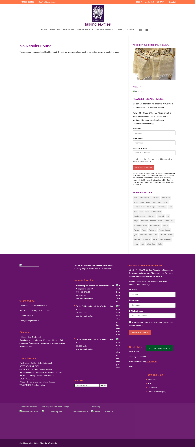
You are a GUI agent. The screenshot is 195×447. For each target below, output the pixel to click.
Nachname (137, 138)
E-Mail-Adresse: (140, 148)
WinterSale (151, 244)
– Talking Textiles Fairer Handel (37, 376)
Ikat (168, 216)
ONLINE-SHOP (83, 30)
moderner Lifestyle (140, 225)
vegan (136, 244)
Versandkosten (86, 298)
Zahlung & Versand (137, 356)
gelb (170, 207)
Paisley (136, 230)
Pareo (144, 230)
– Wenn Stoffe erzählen (36, 369)
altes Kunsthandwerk (141, 198)
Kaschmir (144, 221)
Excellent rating (32, 385)
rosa (151, 235)
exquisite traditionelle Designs (144, 207)
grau (141, 211)
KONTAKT (160, 2)
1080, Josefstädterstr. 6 (145, 2)
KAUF (27, 379)
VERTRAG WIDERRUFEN (159, 348)
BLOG (120, 30)
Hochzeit (161, 216)
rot (156, 235)
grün (147, 211)
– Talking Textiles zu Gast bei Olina (41, 372)
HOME (44, 30)
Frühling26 (162, 207)
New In (165, 225)
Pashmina (152, 230)
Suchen (103, 385)
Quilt (135, 235)
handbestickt (156, 211)
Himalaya (151, 216)
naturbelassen (155, 225)
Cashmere (157, 202)
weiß (142, 244)
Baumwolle (166, 198)
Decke (165, 202)
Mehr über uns (26, 346)
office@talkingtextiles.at (29, 321)
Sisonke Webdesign (49, 443)
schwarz (163, 235)
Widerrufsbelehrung (137, 361)
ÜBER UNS (55, 30)
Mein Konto (134, 351)
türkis (155, 239)
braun (148, 202)
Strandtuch (146, 239)
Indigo (136, 221)
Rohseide (143, 235)
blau (142, 202)
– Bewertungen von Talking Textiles (37, 382)
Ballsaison (155, 198)
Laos (167, 221)
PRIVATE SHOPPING (105, 30)
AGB (131, 366)
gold (135, 211)
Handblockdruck (140, 216)
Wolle (160, 244)
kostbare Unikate (156, 221)
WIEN (29, 366)
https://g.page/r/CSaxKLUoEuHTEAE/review (92, 268)
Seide (170, 235)
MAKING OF (68, 30)
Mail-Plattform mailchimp (162, 178)
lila (172, 221)
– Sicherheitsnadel (36, 363)
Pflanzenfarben (164, 230)
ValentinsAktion (165, 239)
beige (136, 202)
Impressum (152, 379)
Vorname (137, 128)
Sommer (137, 239)
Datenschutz (153, 387)
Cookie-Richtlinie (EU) (157, 392)
